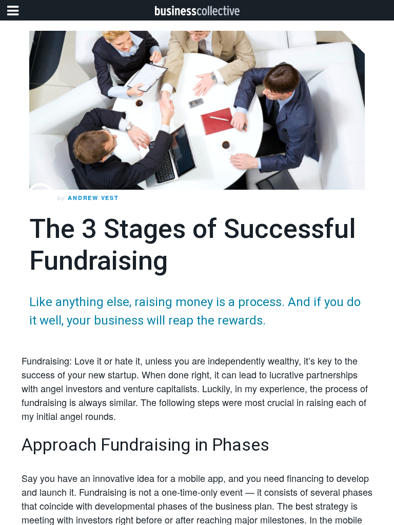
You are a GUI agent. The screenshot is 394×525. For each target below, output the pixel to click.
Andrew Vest (93, 197)
